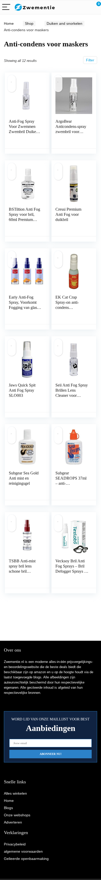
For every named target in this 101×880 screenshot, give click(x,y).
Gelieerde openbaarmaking (26, 859)
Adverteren (13, 822)
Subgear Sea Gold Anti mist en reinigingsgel (24, 478)
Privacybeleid (15, 844)
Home (9, 23)
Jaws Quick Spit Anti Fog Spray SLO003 (22, 390)
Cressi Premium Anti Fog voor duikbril (68, 214)
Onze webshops (17, 815)
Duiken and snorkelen (64, 23)
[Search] (74, 7)
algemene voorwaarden (23, 851)
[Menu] (6, 7)
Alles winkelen (15, 793)
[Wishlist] (84, 7)
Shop (29, 23)
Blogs (8, 808)
